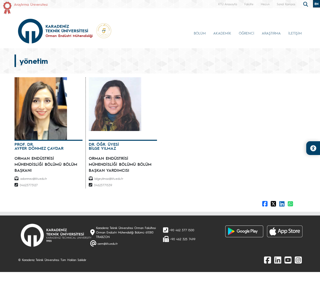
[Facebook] (267, 259)
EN (316, 4)
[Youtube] (288, 259)
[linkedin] (277, 259)
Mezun (265, 4)
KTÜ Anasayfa (227, 4)
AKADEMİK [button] (222, 33)
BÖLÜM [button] (200, 33)
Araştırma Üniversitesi (31, 4)
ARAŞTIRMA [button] (271, 33)
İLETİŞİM (295, 33)
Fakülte (249, 4)
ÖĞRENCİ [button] (246, 33)
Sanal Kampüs (286, 4)
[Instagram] (298, 259)
